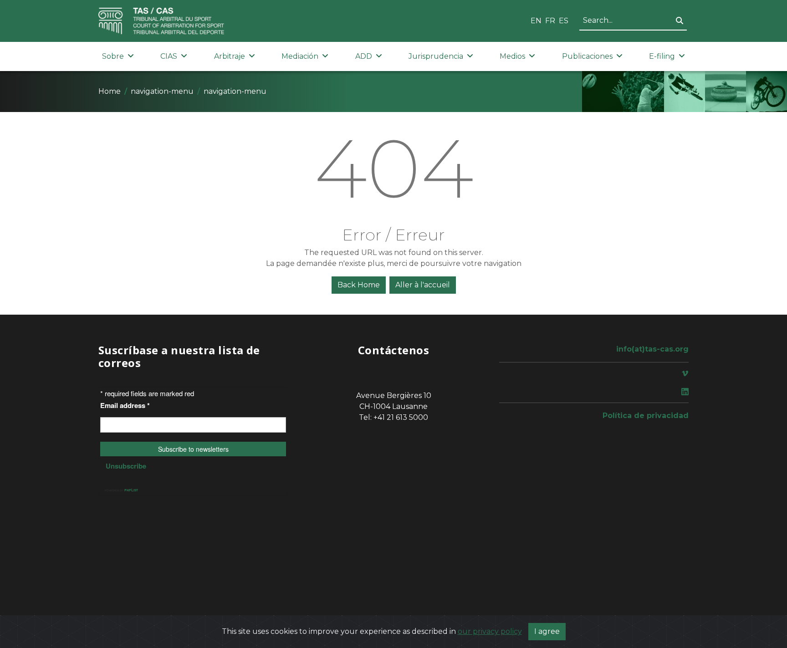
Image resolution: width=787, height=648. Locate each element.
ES (563, 20)
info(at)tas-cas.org (652, 349)
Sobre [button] (113, 56)
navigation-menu (162, 91)
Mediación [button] (299, 56)
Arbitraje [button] (229, 56)
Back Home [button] (358, 285)
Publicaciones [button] (587, 56)
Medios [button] (512, 56)
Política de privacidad (646, 415)
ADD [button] (363, 56)
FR (550, 20)
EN (536, 20)
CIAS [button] (168, 56)
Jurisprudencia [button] (436, 56)
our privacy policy (490, 631)
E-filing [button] (662, 56)
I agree (547, 631)
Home (109, 91)
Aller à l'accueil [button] (422, 285)
